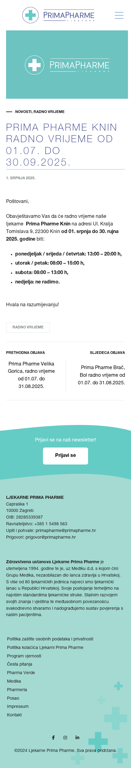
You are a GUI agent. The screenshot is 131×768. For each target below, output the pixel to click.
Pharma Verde (21, 673)
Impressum (18, 707)
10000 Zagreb (20, 511)
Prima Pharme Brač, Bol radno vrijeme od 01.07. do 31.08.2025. (101, 376)
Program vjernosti (24, 656)
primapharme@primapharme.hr (66, 531)
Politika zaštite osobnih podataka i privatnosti (50, 639)
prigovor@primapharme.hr (51, 538)
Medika (14, 682)
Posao (13, 699)
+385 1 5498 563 (50, 524)
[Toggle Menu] (119, 15)
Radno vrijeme (49, 112)
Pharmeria (17, 690)
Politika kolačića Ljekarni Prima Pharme (45, 648)
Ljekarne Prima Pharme (51, 751)
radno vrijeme (28, 327)
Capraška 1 (17, 504)
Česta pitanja (19, 665)
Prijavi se (65, 456)
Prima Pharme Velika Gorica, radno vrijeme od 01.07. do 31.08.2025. (31, 376)
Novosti (23, 112)
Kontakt (14, 715)
